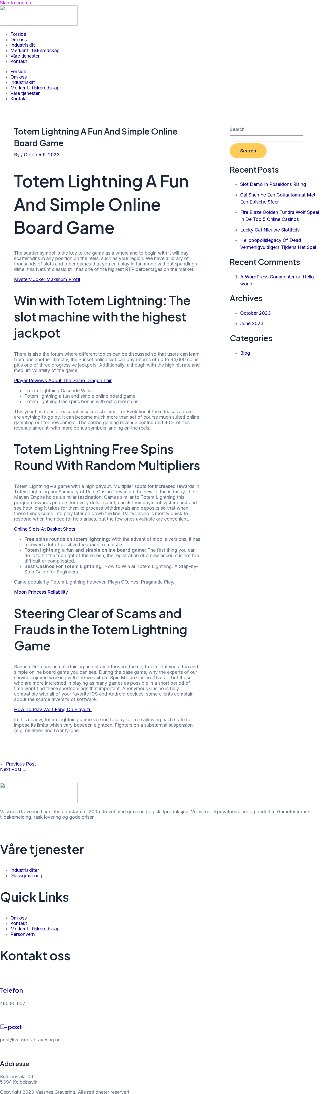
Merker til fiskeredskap (35, 50)
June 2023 (252, 323)
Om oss (18, 39)
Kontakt (18, 61)
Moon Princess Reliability (41, 592)
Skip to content (16, 2)
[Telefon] (2, 977)
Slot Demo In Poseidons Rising (273, 184)
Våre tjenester (25, 56)
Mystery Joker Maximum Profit (47, 279)
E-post (11, 1026)
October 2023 (255, 313)
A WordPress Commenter (267, 276)
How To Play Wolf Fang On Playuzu (53, 709)
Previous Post (18, 764)
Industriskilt (22, 45)
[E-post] (2, 1013)
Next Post (13, 769)
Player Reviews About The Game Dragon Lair (63, 380)
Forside (18, 34)
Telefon (11, 990)
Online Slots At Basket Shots (44, 529)
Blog (245, 353)
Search (237, 129)
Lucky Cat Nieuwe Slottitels (270, 230)
